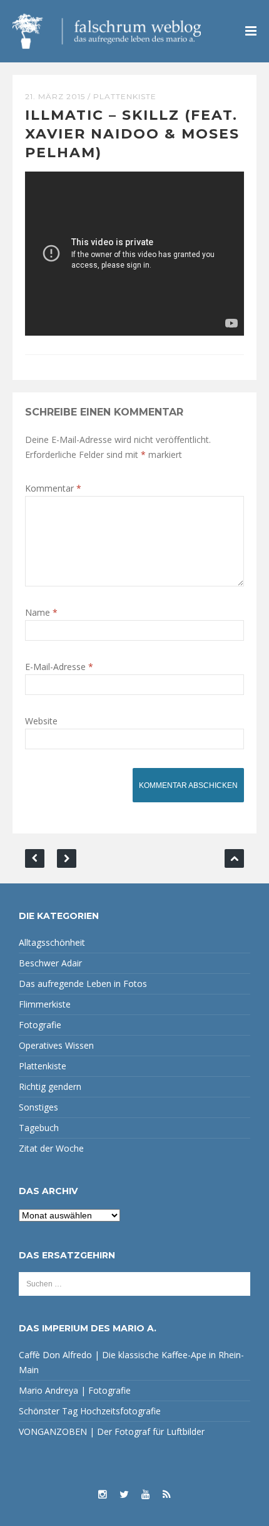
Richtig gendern (50, 1086)
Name (41, 612)
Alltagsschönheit (52, 942)
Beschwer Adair (50, 963)
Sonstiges (38, 1107)
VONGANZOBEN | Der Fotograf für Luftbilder (112, 1431)
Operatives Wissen (56, 1045)
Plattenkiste (124, 96)
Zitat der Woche (51, 1148)
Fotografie (40, 1025)
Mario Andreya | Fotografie (75, 1390)
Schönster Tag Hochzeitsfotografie (90, 1411)
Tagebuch (39, 1128)
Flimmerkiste (45, 1004)
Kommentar (53, 488)
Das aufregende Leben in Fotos (83, 983)
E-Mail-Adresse (59, 667)
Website (41, 721)
